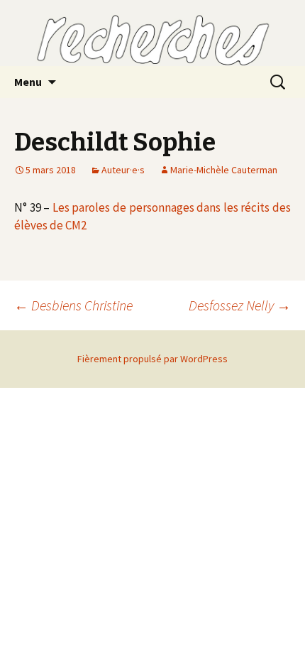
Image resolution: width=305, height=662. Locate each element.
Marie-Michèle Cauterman (223, 169)
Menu (28, 82)
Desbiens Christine (73, 305)
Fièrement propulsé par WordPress (152, 358)
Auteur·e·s (123, 169)
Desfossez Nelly (240, 305)
